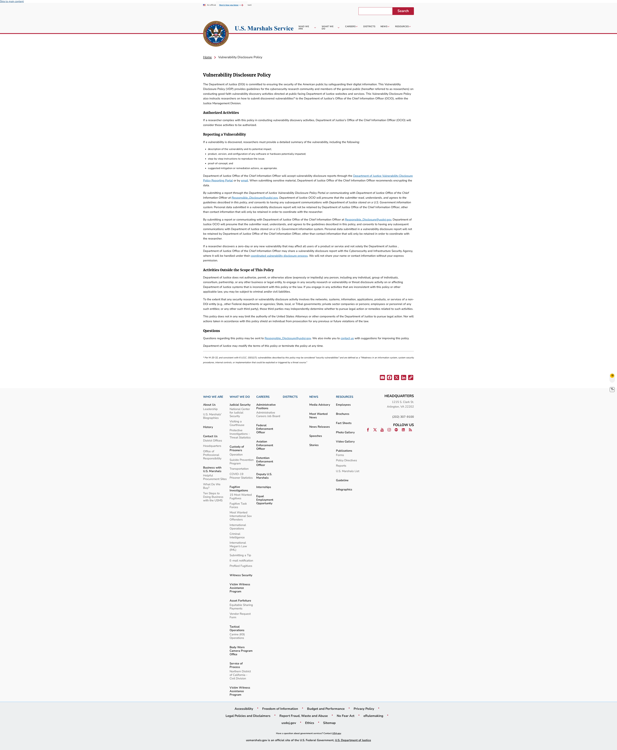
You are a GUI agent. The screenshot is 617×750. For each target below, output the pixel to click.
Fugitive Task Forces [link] (238, 505)
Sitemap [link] (329, 723)
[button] (382, 378)
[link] (216, 34)
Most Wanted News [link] (318, 415)
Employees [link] (343, 405)
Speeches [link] (315, 436)
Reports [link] (341, 466)
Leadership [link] (210, 409)
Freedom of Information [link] (280, 708)
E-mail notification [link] (241, 560)
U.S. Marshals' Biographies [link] (212, 416)
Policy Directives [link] (346, 460)
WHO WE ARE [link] (213, 397)
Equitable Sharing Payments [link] (241, 606)
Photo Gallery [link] (345, 432)
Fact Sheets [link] (344, 423)
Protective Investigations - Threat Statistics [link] (240, 433)
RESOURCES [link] (344, 397)
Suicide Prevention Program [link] (242, 461)
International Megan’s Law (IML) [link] (238, 546)
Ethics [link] (309, 723)
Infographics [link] (344, 489)
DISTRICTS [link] (290, 397)
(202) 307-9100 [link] (403, 417)
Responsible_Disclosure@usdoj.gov (255, 198)
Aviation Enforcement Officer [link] (264, 445)
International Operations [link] (238, 526)
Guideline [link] (342, 480)
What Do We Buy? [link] (211, 486)
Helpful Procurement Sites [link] (215, 477)
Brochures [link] (342, 414)
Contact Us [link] (210, 436)
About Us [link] (209, 405)
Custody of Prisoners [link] (237, 448)
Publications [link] (344, 451)
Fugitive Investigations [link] (239, 488)
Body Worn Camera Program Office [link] (241, 650)
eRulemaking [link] (373, 715)
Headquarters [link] (212, 446)
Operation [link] (236, 454)
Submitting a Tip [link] (240, 555)
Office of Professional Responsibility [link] (212, 454)
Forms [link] (340, 455)
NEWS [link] (313, 397)
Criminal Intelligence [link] (237, 535)
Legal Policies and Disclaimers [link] (248, 715)
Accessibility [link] (244, 708)
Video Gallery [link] (345, 441)
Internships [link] (263, 487)
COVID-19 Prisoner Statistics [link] (241, 475)
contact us (347, 338)
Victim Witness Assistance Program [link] (240, 587)
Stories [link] (314, 445)
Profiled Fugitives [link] (241, 566)
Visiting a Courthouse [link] (237, 423)
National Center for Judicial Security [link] (240, 412)
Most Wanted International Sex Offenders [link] (241, 515)
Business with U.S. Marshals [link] (212, 469)
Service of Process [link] (236, 665)
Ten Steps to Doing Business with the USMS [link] (213, 496)
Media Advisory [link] (319, 405)
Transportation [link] (239, 469)
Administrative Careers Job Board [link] (268, 414)
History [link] (208, 427)
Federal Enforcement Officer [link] (264, 428)
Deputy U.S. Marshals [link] (264, 476)
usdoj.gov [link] (289, 723)
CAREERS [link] (262, 397)
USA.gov (336, 733)
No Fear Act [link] (345, 715)
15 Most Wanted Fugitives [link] (241, 496)
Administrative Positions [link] (266, 406)
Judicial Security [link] (240, 405)
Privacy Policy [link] (364, 708)
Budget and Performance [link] (326, 708)
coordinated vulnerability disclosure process (279, 256)
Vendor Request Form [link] (240, 615)
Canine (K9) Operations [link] (237, 636)
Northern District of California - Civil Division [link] (240, 674)
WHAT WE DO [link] (240, 397)
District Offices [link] (212, 440)
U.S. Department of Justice (353, 740)
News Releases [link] (319, 427)
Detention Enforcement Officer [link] (264, 461)
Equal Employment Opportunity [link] (264, 499)
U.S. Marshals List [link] (347, 471)
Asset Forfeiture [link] (240, 600)
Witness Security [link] (241, 575)
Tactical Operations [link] (237, 628)
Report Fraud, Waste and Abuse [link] (303, 715)
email (244, 180)
